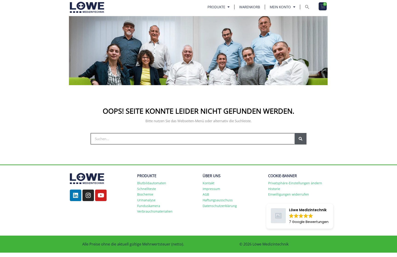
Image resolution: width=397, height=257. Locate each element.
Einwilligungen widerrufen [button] (288, 194)
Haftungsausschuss (218, 200)
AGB (206, 194)
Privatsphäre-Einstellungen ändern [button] (295, 183)
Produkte (216, 7)
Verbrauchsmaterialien (155, 211)
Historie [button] (274, 189)
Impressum (211, 189)
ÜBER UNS (212, 175)
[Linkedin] (75, 195)
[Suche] (300, 138)
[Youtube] (101, 195)
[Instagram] (88, 195)
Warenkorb (249, 7)
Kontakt (208, 183)
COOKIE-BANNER (282, 175)
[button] (307, 7)
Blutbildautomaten (151, 183)
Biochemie (145, 194)
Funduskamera (148, 206)
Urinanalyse (146, 200)
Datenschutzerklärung (220, 206)
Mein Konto (280, 7)
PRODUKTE (146, 175)
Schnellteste (146, 189)
